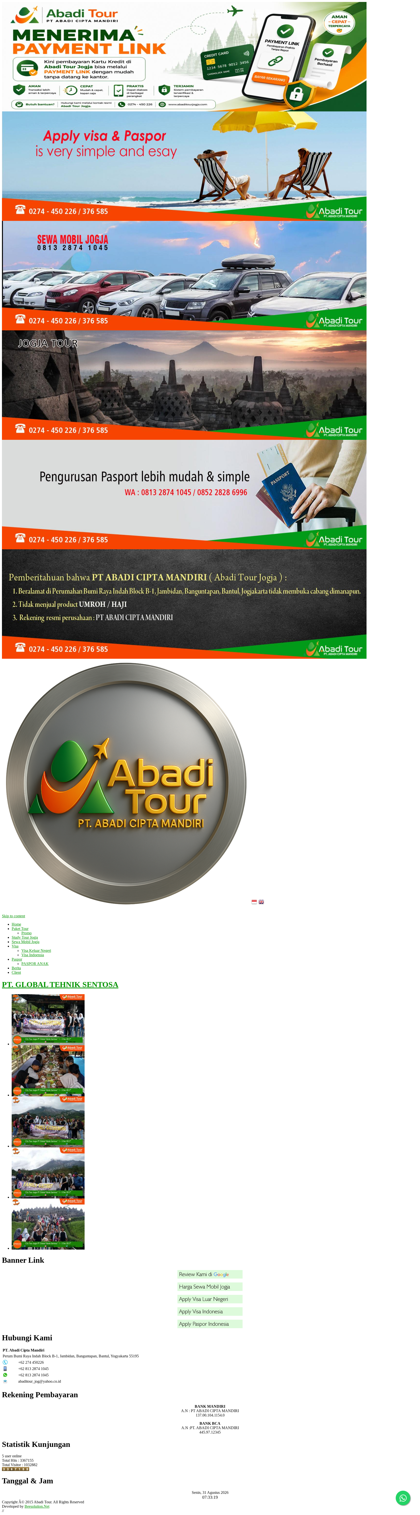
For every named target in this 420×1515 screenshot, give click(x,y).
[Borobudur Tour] (215, 1224)
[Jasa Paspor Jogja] (184, 548)
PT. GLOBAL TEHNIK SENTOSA (60, 984)
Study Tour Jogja (25, 937)
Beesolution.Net (37, 1506)
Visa (15, 946)
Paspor (17, 959)
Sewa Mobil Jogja (25, 942)
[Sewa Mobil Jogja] (184, 329)
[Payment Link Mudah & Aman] (184, 110)
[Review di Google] (210, 1277)
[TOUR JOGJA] (184, 438)
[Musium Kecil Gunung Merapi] (215, 1019)
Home (16, 924)
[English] (262, 906)
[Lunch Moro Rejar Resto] (215, 1070)
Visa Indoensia (32, 955)
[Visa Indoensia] (210, 1314)
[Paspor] (210, 1327)
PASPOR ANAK (35, 964)
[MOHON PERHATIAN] (184, 657)
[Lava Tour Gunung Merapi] (215, 1173)
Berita (16, 968)
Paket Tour (20, 929)
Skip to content (13, 916)
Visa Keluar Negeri (36, 950)
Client (16, 972)
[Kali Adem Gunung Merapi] (215, 1121)
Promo (26, 933)
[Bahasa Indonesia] (255, 906)
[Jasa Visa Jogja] (184, 219)
